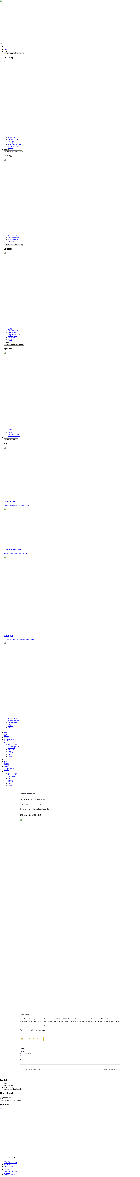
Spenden (6, 741)
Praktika (10, 751)
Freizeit (6, 737)
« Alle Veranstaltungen (27, 794)
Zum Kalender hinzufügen (32, 1039)
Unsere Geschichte (13, 746)
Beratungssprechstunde (33, 1069)
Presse (9, 754)
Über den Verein (13, 744)
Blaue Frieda (11, 748)
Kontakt (10, 756)
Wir (5, 742)
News (5, 732)
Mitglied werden (13, 753)
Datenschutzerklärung (10, 1166)
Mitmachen (11, 749)
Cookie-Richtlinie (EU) (11, 1163)
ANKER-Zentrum (9, 739)
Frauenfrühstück (24, 1061)
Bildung (6, 736)
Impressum (7, 1164)
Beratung (6, 734)
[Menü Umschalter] (1, 43)
